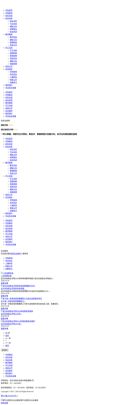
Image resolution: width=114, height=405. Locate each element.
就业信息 (8, 18)
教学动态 (13, 37)
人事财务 (13, 77)
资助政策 (13, 56)
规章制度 (13, 53)
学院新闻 (13, 72)
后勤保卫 (13, 82)
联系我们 (8, 85)
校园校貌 (13, 64)
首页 (12, 254)
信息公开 (13, 45)
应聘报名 (13, 29)
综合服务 (8, 69)
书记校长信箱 (10, 88)
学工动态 (13, 50)
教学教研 (8, 34)
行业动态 (13, 24)
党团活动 (13, 58)
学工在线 (8, 48)
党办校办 (13, 74)
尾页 (7, 346)
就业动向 (13, 21)
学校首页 (8, 10)
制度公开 (13, 80)
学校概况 (8, 13)
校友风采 (13, 32)
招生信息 (8, 16)
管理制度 (13, 42)
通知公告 (13, 26)
